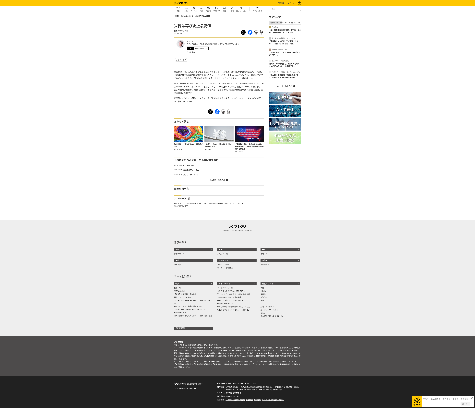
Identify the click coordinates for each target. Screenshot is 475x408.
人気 (220, 249)
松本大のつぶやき (187, 16)
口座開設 (281, 3)
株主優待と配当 (180, 312)
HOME (176, 16)
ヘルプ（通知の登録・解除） (273, 399)
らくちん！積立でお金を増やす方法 (188, 306)
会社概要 (249, 399)
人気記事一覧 (222, 254)
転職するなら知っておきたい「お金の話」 (233, 310)
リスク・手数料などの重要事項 (229, 393)
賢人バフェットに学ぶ (182, 297)
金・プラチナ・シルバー (270, 310)
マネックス (182, 60)
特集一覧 (177, 288)
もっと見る (191, 52)
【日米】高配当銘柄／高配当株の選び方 (189, 309)
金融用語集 (180, 328)
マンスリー (297, 22)
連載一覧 (177, 264)
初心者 (265, 260)
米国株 (263, 291)
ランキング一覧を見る (283, 86)
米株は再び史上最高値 (202, 16)
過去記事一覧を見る (217, 180)
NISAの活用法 (179, 291)
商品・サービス (269, 283)
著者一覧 (264, 254)
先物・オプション (267, 307)
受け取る (465, 404)
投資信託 (264, 297)
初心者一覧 (265, 264)
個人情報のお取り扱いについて (229, 396)
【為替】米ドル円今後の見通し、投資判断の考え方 (193, 301)
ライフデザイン (225, 283)
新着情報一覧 (179, 254)
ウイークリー (286, 22)
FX (261, 303)
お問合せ (257, 399)
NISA (263, 313)
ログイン (291, 3)
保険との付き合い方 (225, 303)
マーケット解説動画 (225, 268)
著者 (264, 249)
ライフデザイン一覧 (225, 288)
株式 (262, 288)
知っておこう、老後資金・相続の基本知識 (233, 294)
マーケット (223, 260)
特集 (177, 283)
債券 (262, 300)
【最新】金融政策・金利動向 (185, 294)
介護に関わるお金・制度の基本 (229, 297)
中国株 (263, 294)
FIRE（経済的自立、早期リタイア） (231, 300)
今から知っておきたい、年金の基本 (231, 291)
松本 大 (190, 41)
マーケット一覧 (223, 264)
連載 (177, 260)
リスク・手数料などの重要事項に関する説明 (279, 364)
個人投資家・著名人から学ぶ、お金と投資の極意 (193, 316)
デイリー (275, 22)
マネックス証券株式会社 (235, 399)
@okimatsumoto (201, 48)
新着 (177, 249)
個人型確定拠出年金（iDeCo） (273, 316)
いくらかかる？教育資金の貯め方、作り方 (233, 307)
